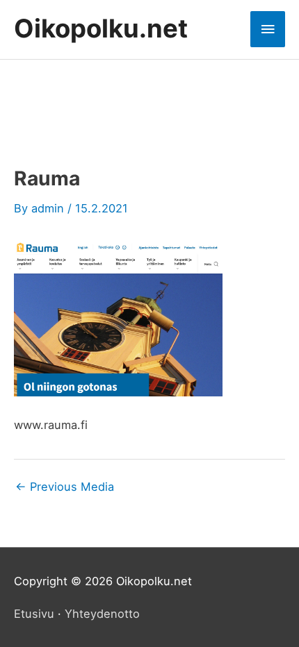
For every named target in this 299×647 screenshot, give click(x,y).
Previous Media (64, 486)
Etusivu (34, 614)
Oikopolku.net (101, 28)
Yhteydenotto (102, 614)
